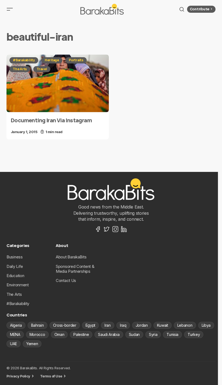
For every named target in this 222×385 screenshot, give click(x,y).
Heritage (52, 60)
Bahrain (37, 325)
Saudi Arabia (108, 334)
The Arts (20, 69)
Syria (153, 334)
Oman (59, 334)
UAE (13, 343)
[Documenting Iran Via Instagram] (57, 83)
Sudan (134, 334)
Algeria (16, 325)
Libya (206, 325)
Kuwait (162, 325)
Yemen (32, 343)
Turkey (194, 334)
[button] (9, 9)
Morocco (37, 334)
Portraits (76, 60)
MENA (15, 334)
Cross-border (64, 325)
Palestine (81, 334)
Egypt (90, 325)
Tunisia (172, 334)
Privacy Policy (18, 376)
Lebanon (184, 325)
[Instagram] (115, 229)
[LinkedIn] (124, 229)
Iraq (123, 325)
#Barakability (24, 60)
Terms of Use (51, 376)
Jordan (142, 325)
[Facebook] (98, 229)
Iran (108, 325)
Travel (42, 69)
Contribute (200, 9)
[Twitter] (106, 229)
